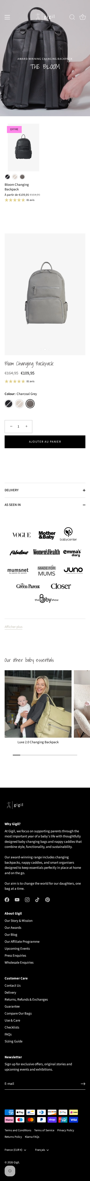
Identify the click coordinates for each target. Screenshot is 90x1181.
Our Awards (13, 927)
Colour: (21, 394)
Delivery (10, 992)
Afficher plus (13, 626)
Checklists (12, 1027)
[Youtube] (17, 899)
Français (40, 1150)
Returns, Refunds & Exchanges (26, 999)
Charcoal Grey (22, 176)
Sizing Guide (13, 1041)
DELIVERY (11, 490)
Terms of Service (44, 1130)
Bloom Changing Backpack (29, 364)
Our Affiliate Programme (22, 941)
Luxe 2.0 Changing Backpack (38, 742)
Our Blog (11, 934)
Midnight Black (7, 176)
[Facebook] (7, 899)
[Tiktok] (37, 899)
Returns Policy (13, 1137)
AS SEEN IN (13, 504)
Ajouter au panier (45, 442)
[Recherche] (72, 18)
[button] (45, 457)
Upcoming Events (17, 948)
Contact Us (13, 985)
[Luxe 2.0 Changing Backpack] (38, 704)
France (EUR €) (13, 1150)
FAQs (8, 1034)
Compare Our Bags (18, 1013)
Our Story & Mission (19, 920)
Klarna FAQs (32, 1137)
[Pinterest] (47, 899)
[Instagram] (27, 899)
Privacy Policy (65, 1130)
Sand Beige (15, 176)
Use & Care (12, 1020)
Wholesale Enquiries (19, 962)
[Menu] (7, 17)
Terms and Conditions (18, 1130)
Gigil (16, 1162)
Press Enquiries (15, 955)
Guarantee (12, 1006)
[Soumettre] (83, 1083)
